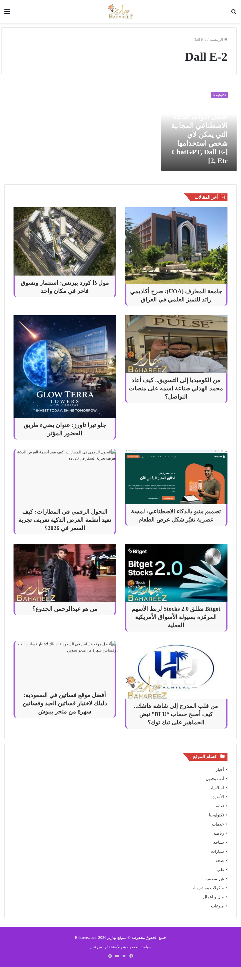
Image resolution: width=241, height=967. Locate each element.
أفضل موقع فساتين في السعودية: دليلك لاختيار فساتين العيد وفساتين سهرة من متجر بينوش (65, 703)
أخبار (220, 769)
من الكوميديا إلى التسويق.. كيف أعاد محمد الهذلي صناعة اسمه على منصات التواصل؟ (176, 388)
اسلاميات (216, 788)
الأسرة (218, 797)
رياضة (219, 833)
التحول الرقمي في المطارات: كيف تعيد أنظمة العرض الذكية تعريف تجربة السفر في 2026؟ (64, 519)
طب (220, 870)
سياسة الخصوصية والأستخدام (128, 947)
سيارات (217, 851)
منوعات (217, 906)
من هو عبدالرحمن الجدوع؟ (65, 608)
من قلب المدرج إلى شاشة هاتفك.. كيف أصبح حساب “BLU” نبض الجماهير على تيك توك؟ (176, 714)
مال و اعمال (213, 897)
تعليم (219, 806)
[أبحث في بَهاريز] (234, 13)
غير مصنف (215, 879)
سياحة (218, 842)
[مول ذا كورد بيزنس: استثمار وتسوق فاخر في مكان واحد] (65, 241)
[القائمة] (7, 13)
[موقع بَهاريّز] (120, 11)
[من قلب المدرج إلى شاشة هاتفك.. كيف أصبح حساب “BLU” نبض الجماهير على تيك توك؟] (176, 670)
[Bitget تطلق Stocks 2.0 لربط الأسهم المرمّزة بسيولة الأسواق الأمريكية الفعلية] (176, 573)
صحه (219, 860)
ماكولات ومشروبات (207, 888)
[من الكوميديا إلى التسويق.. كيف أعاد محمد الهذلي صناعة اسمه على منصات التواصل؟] (176, 344)
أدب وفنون (215, 779)
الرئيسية (217, 39)
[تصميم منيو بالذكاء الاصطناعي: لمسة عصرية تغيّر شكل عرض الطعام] (176, 476)
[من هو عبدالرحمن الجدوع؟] (65, 573)
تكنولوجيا (216, 815)
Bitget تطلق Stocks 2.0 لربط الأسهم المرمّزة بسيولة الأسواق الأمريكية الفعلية (176, 616)
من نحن (96, 947)
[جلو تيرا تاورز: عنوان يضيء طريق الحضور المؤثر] (65, 366)
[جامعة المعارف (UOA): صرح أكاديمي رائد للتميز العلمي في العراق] (176, 245)
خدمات (218, 824)
